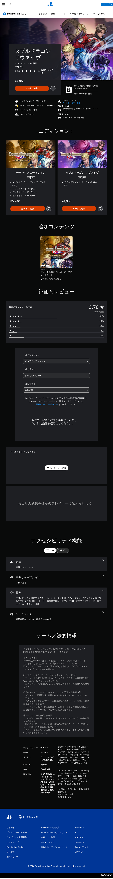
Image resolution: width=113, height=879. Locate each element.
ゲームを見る (99, 14)
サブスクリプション (79, 14)
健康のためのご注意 (65, 794)
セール (62, 14)
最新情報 (43, 14)
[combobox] (56, 361)
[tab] (50, 550)
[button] (71, 103)
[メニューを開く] (3, 4)
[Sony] (106, 877)
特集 (53, 14)
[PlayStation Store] (15, 13)
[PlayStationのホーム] (50, 4)
